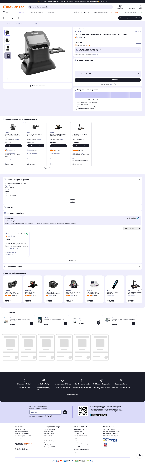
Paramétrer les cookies (80, 437)
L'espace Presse (49, 433)
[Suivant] (69, 79)
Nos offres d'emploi (109, 429)
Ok (65, 412)
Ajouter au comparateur (38, 85)
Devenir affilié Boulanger (110, 433)
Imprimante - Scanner (28, 23)
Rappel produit (78, 452)
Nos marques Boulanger (51, 437)
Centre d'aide (19, 439)
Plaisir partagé (48, 431)
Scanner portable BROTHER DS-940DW (93, 292)
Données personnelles (80, 435)
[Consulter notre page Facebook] (45, 417)
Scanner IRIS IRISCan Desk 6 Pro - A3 (135, 292)
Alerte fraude (78, 454)
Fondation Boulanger (50, 443)
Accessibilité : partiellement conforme (85, 447)
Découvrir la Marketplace (110, 435)
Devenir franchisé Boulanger (111, 431)
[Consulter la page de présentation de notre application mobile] (94, 415)
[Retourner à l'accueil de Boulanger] (13, 7)
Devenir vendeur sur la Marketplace (113, 437)
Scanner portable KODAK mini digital (73, 292)
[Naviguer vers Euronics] (116, 440)
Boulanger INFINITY (49, 447)
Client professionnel (50, 445)
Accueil (5, 23)
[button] (140, 289)
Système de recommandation (83, 441)
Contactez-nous (20, 429)
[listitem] (7, 40)
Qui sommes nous (49, 429)
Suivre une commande (22, 433)
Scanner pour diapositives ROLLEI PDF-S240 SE (53, 293)
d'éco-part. (138, 43)
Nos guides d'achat (20, 437)
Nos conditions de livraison (23, 435)
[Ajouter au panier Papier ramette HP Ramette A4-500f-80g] (98, 323)
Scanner (38, 23)
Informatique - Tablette (15, 23)
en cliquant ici (72, 223)
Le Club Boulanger (49, 441)
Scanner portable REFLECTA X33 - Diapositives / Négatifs (31, 293)
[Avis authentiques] (132, 218)
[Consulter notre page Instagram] (51, 417)
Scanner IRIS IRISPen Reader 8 (113, 292)
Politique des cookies (80, 439)
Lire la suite (25, 246)
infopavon (95, 54)
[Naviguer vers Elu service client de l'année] (116, 445)
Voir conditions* (72, 395)
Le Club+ (88, 45)
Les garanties (78, 431)
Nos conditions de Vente (81, 429)
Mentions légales (79, 433)
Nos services (48, 435)
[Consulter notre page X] (48, 417)
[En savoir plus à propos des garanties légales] (115, 84)
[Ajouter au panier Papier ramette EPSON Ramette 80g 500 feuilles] (65, 323)
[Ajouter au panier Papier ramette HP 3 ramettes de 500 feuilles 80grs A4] (133, 323)
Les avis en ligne (78, 443)
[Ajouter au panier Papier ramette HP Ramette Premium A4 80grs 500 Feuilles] (31, 323)
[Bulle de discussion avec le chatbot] (139, 455)
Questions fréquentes (21, 431)
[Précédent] (66, 79)
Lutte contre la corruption (81, 445)
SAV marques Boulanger (51, 439)
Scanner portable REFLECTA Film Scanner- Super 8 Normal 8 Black (12, 293)
